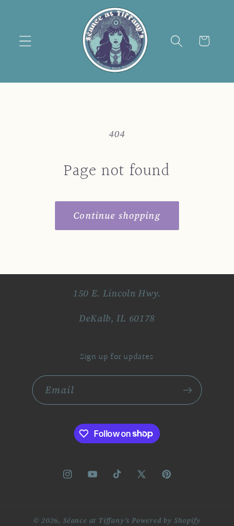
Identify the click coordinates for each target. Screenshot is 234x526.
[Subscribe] (188, 390)
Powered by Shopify (166, 520)
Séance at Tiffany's (96, 520)
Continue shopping (117, 215)
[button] (25, 41)
